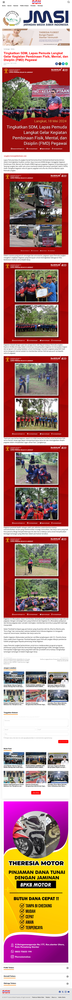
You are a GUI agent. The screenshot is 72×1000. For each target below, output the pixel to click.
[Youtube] (68, 992)
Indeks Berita (61, 997)
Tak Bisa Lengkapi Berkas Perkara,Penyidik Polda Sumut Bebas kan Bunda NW (54, 659)
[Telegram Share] (63, 63)
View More (36, 793)
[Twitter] (63, 992)
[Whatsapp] (66, 63)
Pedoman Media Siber (38, 997)
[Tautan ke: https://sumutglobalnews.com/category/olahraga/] (67, 984)
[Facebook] (60, 992)
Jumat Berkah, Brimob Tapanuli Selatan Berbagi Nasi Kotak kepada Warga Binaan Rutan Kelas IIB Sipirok (14, 685)
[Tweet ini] (59, 63)
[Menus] (3, 2)
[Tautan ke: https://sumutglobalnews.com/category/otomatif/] (67, 976)
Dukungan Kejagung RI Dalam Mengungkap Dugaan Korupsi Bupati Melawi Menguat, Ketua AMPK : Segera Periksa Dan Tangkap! (56, 685)
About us (54, 997)
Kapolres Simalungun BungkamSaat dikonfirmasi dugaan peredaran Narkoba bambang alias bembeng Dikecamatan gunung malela (36, 703)
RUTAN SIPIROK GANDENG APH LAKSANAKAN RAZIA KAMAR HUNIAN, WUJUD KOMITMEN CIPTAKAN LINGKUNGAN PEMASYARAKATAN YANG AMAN (35, 685)
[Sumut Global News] (36, 2)
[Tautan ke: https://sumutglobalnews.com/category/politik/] (67, 968)
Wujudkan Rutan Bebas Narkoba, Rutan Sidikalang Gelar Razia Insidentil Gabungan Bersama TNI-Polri (58, 703)
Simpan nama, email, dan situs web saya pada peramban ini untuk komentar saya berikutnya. (28, 738)
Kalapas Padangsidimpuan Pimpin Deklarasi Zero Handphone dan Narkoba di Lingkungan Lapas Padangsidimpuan (14, 703)
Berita (5, 64)
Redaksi (48, 997)
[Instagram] (65, 992)
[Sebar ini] (56, 63)
